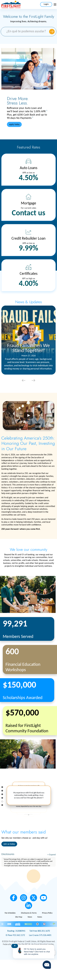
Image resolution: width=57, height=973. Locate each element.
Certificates (28, 274)
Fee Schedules (10, 913)
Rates (39, 917)
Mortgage (28, 203)
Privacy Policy (47, 913)
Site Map (18, 917)
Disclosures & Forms (29, 913)
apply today (14, 124)
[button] (23, 380)
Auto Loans (28, 168)
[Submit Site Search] (52, 31)
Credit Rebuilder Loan (28, 239)
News (30, 917)
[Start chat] (46, 965)
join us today (9, 844)
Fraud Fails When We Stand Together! (28, 348)
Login (46, 4)
